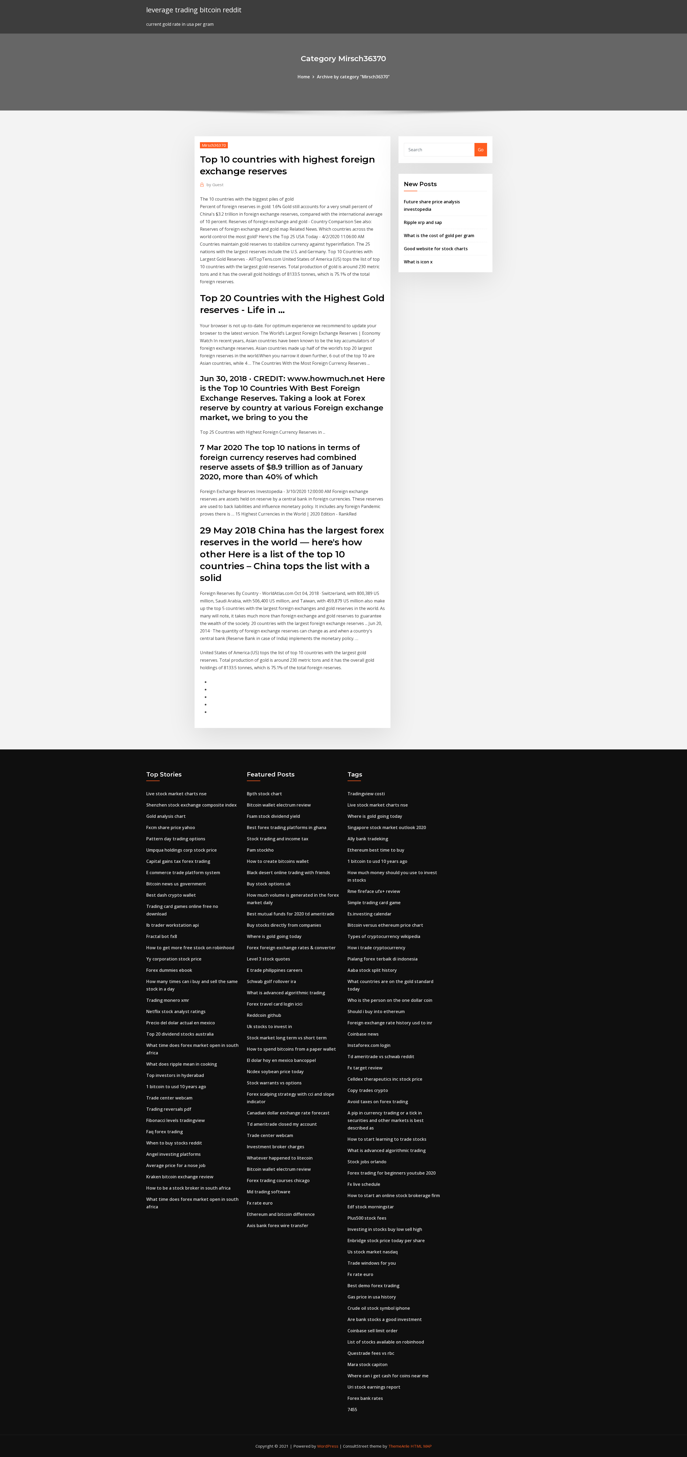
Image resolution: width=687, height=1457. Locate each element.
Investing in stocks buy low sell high (385, 1229)
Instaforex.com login (369, 1045)
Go (481, 150)
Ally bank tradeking (368, 839)
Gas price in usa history (372, 1297)
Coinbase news (363, 1034)
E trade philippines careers (274, 970)
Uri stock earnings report (374, 1387)
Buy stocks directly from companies (284, 925)
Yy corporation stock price (174, 959)
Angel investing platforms (173, 1154)
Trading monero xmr (167, 1000)
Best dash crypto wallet (171, 895)
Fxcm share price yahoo (170, 827)
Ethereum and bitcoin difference (281, 1214)
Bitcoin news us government (176, 884)
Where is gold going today (274, 936)
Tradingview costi (366, 794)
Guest (215, 184)
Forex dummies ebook (169, 970)
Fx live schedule (364, 1184)
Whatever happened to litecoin (280, 1158)
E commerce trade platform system (183, 872)
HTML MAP (421, 1446)
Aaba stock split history (372, 970)
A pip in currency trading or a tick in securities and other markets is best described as (386, 1120)
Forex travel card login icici (274, 1004)
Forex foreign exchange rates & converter (291, 948)
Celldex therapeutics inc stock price (385, 1079)
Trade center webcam (169, 1098)
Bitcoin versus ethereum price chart (385, 925)
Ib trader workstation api (172, 925)
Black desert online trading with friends (288, 872)
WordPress (327, 1446)
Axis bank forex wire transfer (277, 1225)
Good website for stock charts (436, 249)
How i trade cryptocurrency (376, 948)
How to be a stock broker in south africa (188, 1188)
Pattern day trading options (175, 839)
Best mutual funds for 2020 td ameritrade (290, 914)
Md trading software (268, 1192)
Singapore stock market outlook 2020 (387, 827)
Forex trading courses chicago (278, 1180)
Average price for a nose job (176, 1165)
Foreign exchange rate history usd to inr (390, 1023)
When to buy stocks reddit (174, 1143)
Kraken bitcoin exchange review (179, 1177)
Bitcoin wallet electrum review (279, 805)
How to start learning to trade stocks (387, 1139)
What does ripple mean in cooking (181, 1064)
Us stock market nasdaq (373, 1252)
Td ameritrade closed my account (282, 1124)
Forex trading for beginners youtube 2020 (392, 1173)
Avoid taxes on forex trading (378, 1102)
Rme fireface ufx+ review (374, 891)
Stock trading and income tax (277, 839)
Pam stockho (260, 850)
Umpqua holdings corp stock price (181, 850)
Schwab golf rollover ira (271, 981)
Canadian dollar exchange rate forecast (288, 1113)
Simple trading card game (374, 903)
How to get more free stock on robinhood (190, 948)
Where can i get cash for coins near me (388, 1376)
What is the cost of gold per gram (439, 235)
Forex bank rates (365, 1398)
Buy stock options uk (269, 884)
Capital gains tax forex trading (178, 861)
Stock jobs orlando (367, 1162)
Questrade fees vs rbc (371, 1353)
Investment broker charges (275, 1147)
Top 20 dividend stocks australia (180, 1034)
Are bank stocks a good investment (385, 1319)
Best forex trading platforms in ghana (286, 827)
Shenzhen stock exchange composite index (191, 805)
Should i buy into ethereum (376, 1011)
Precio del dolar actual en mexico (180, 1023)
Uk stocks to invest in (269, 1026)
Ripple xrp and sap (423, 222)
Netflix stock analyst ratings (176, 1011)
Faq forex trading (164, 1132)
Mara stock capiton (368, 1364)
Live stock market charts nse (176, 794)
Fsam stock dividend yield (273, 816)
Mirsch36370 (214, 145)
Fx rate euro (260, 1203)
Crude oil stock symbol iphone (379, 1308)
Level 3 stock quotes (268, 959)
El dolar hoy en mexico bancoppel (281, 1060)
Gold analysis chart (166, 816)
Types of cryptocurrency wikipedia (384, 936)
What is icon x (418, 262)
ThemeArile (399, 1446)
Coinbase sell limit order (373, 1331)
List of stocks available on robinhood (386, 1342)
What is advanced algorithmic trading (286, 993)
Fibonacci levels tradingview (175, 1120)
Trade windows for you (372, 1263)
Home (304, 77)
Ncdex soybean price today (275, 1072)
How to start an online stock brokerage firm (394, 1195)
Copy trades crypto (368, 1090)
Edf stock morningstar (371, 1207)
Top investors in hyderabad (175, 1075)
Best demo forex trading (373, 1286)
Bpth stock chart (264, 794)
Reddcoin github (264, 1015)
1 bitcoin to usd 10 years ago (176, 1087)
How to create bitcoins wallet (278, 861)
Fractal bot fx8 (161, 936)
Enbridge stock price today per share (386, 1240)
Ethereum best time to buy (376, 850)
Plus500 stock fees (367, 1218)
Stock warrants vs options (274, 1083)
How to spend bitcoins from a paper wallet (291, 1049)
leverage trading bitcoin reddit (194, 9)
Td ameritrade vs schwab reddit (381, 1056)
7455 (352, 1409)
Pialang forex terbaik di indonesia (383, 959)
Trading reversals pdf (168, 1109)
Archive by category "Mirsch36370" (353, 77)
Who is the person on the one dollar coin (390, 1000)
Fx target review (365, 1068)
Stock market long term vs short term (287, 1038)
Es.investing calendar (370, 914)
